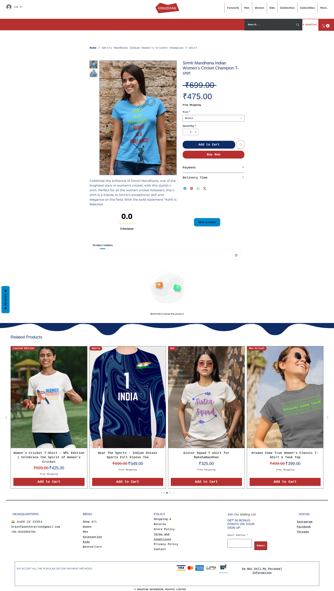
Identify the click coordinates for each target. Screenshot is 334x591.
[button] (326, 25)
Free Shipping (192, 105)
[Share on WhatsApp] (198, 188)
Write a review (207, 222)
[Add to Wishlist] (240, 145)
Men (85, 532)
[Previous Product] (6, 417)
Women (87, 527)
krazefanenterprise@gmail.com (35, 527)
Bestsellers (92, 547)
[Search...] (297, 24)
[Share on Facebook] (185, 188)
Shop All (90, 521)
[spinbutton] (191, 132)
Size (186, 112)
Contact (160, 549)
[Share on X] (205, 188)
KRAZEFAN (167, 8)
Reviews (5, 300)
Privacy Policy (166, 544)
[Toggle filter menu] (236, 255)
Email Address (236, 535)
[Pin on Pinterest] (191, 188)
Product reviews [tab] (103, 245)
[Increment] (196, 132)
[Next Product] (328, 417)
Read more (96, 204)
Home (93, 48)
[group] (167, 417)
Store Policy (164, 529)
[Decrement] (185, 132)
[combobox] (213, 118)
